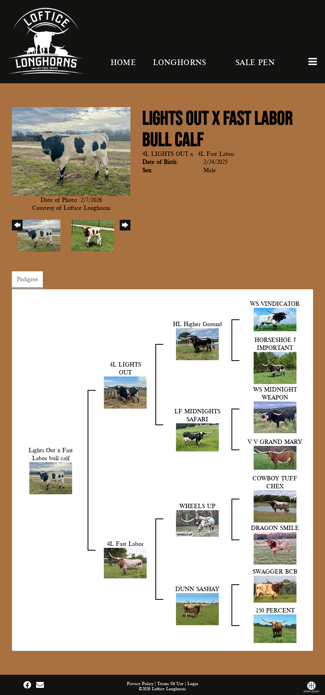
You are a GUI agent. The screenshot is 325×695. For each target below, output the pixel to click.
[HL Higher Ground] (197, 343)
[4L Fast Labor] (125, 562)
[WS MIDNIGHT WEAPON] (275, 417)
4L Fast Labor (216, 154)
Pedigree (27, 279)
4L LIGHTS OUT (165, 154)
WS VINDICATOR (275, 304)
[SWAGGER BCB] (275, 589)
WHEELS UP (197, 506)
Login (192, 684)
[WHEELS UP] (197, 523)
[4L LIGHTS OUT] (125, 392)
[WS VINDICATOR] (275, 319)
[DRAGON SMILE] (275, 548)
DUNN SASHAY (197, 589)
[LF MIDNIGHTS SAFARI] (197, 437)
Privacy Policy (140, 684)
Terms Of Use (170, 684)
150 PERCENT (275, 610)
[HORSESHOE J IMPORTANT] (275, 367)
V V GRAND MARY (275, 442)
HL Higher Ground (197, 324)
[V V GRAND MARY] (275, 457)
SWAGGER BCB (274, 571)
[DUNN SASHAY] (197, 608)
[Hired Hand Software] (311, 688)
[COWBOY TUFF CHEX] (275, 506)
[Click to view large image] (71, 151)
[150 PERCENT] (275, 628)
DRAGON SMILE (275, 528)
